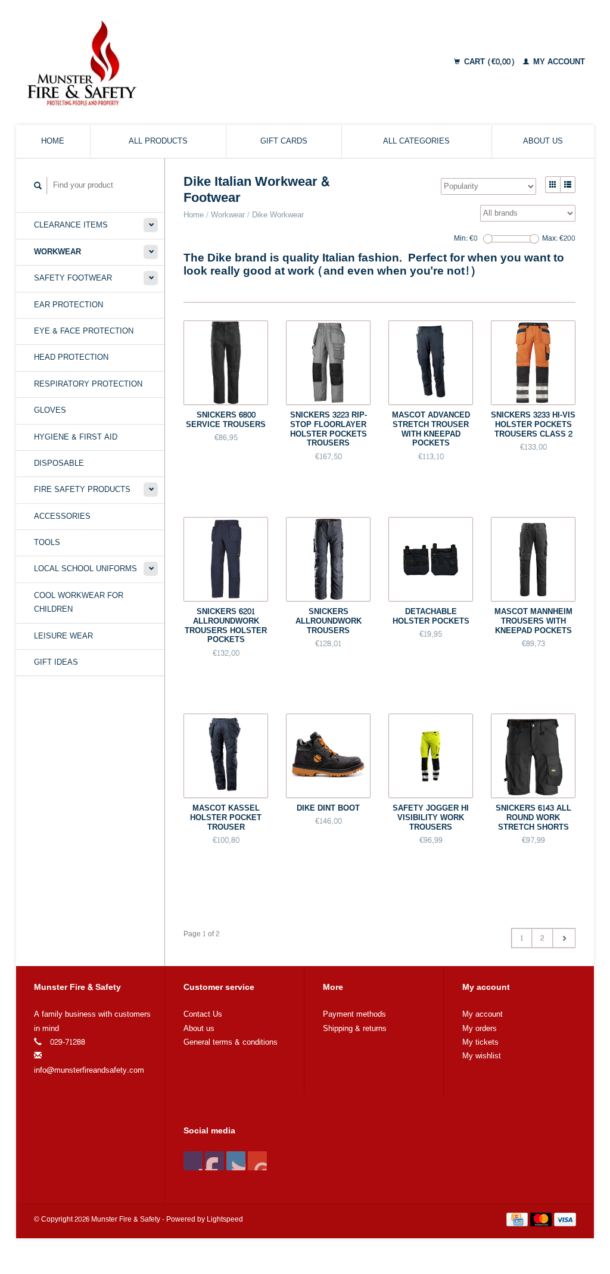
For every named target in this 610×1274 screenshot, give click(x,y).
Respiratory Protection (88, 384)
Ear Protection (68, 305)
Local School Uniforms (85, 569)
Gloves (50, 410)
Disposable (59, 463)
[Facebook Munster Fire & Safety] (193, 1160)
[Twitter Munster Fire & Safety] (214, 1160)
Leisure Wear (63, 636)
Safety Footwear (73, 278)
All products (158, 141)
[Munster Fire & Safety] (154, 62)
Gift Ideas (56, 662)
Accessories (62, 516)
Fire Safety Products (82, 489)
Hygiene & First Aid (75, 437)
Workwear (57, 252)
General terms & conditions (230, 1042)
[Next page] (564, 938)
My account (558, 62)
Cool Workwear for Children (78, 602)
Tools (47, 542)
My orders (479, 1028)
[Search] (38, 185)
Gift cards (283, 141)
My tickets (480, 1042)
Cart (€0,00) (489, 62)
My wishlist (481, 1056)
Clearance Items (71, 225)
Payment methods (354, 1014)
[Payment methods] (518, 1222)
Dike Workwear (278, 215)
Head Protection (71, 357)
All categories (416, 141)
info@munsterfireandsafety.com (89, 1070)
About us (543, 141)
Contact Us (202, 1014)
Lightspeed (225, 1219)
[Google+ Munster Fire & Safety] (235, 1160)
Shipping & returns (355, 1028)
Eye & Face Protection (83, 331)
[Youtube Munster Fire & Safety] (257, 1160)
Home (52, 141)
